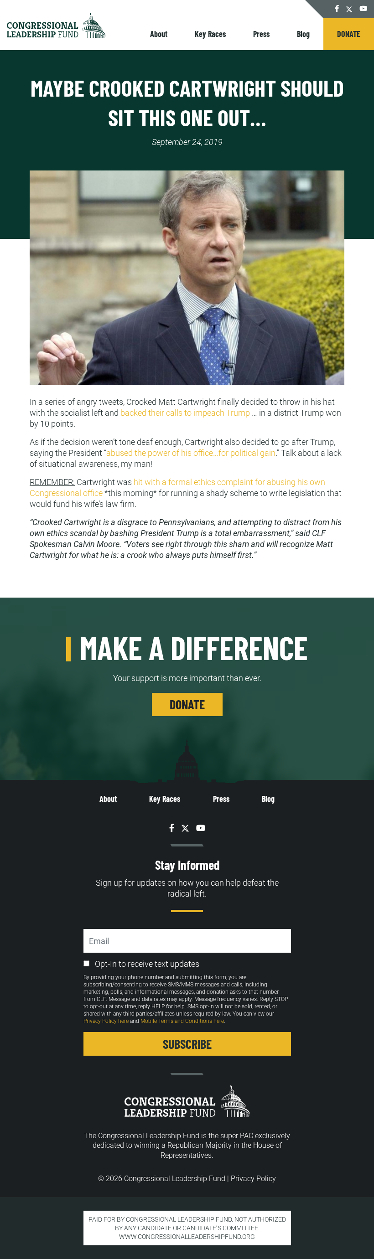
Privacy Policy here (106, 1021)
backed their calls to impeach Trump (185, 413)
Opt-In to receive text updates (147, 964)
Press (261, 34)
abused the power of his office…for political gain (190, 453)
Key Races (210, 34)
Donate (348, 34)
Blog (303, 34)
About (158, 34)
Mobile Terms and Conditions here (182, 1021)
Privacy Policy (253, 1178)
